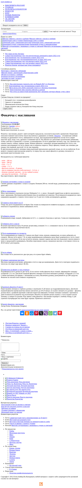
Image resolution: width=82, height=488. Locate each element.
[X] (41, 313)
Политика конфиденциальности (21, 473)
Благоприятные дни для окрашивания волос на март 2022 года (28, 59)
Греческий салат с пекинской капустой (45, 42)
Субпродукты (14, 440)
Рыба (11, 439)
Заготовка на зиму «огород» (11, 78)
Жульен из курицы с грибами (12, 74)
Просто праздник (25, 397)
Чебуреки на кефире (8, 408)
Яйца (11, 444)
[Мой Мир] (31, 313)
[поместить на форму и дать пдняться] (15, 270)
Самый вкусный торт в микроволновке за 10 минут (28, 418)
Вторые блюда (14, 450)
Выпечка (12, 452)
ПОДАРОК (9, 21)
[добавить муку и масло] (10, 224)
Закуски (12, 456)
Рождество (19, 399)
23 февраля (19, 378)
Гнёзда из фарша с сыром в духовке (22, 423)
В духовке (13, 469)
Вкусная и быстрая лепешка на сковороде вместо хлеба (30, 422)
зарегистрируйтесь (9, 33)
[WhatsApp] (50, 313)
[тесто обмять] (6, 252)
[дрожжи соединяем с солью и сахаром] (15, 182)
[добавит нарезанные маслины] (12, 260)
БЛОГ (7, 13)
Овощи (12, 437)
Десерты (12, 454)
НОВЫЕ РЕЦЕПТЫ (12, 15)
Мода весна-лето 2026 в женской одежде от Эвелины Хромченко (33, 88)
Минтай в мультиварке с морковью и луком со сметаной (31, 425)
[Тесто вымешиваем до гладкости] (13, 233)
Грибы (11, 431)
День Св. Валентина (29, 384)
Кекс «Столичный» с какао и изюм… (19, 331)
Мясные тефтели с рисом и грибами (42, 39)
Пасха (13, 395)
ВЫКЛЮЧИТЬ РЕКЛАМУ (15, 5)
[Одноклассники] (27, 313)
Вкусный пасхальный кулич (20, 420)
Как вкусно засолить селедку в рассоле (15, 406)
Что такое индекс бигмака (14, 54)
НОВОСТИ (9, 11)
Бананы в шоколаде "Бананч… (16, 325)
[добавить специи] (8, 216)
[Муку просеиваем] (8, 191)
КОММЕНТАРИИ (12, 17)
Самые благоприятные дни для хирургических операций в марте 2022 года (32, 56)
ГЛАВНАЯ (9, 7)
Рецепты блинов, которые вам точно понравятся (22, 65)
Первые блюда (14, 458)
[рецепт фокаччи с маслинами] (12, 304)
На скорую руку (24, 389)
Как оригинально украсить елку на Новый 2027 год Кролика (32, 84)
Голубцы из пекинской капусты (17, 329)
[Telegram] (55, 313)
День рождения (24, 382)
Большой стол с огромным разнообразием (20, 100)
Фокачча (57, 136)
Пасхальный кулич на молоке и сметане (15, 404)
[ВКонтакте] (22, 313)
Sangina (12, 126)
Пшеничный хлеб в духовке (33, 40)
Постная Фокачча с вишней (15, 323)
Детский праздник (27, 386)
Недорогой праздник (30, 391)
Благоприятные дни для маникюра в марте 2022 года (24, 57)
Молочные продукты (17, 433)
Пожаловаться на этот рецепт (13, 369)
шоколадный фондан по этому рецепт (35, 310)
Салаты (12, 460)
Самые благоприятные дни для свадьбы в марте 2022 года (26, 63)
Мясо (11, 435)
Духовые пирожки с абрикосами (13, 410)
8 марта (15, 380)
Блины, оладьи (14, 448)
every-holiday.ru (6, 2)
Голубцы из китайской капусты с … (18, 333)
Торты (11, 461)
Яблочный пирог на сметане (11, 412)
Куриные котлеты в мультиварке (13, 76)
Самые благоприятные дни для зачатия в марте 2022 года (26, 61)
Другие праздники (27, 387)
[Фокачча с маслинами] (9, 122)
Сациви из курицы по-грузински (17, 327)
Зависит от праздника (13, 102)
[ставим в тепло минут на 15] (12, 203)
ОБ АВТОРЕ (10, 19)
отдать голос (7, 108)
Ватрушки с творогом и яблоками (13, 71)
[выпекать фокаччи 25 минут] (12, 287)
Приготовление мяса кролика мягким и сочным (27, 90)
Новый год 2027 (25, 393)
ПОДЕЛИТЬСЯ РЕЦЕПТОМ (16, 9)
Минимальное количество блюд (16, 104)
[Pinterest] (36, 313)
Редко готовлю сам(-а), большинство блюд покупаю (24, 106)
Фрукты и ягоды (15, 442)
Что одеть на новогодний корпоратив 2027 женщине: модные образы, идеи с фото (40, 91)
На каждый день (15, 465)
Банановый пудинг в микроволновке (43, 44)
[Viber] (46, 313)
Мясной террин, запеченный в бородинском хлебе (19, 73)
